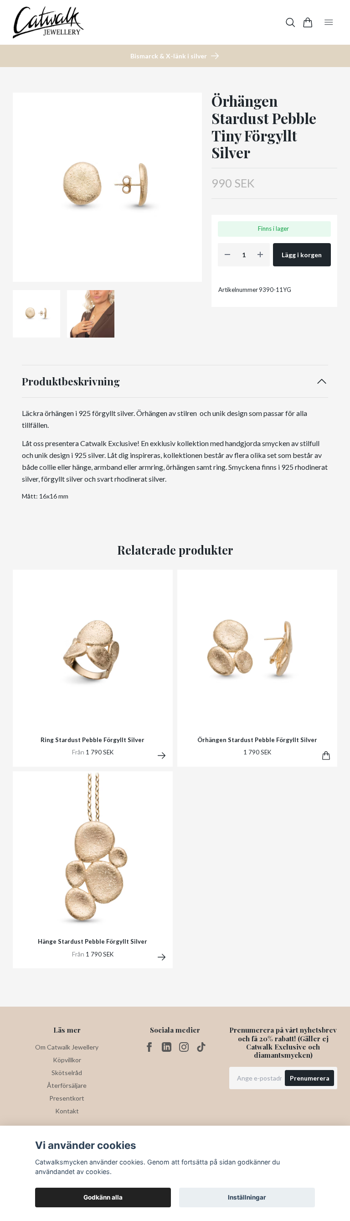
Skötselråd (66, 1072)
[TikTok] (201, 1047)
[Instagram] (184, 1047)
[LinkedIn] (166, 1047)
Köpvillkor (67, 1060)
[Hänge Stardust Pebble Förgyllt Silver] (161, 957)
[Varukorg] (308, 22)
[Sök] (290, 22)
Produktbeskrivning (71, 381)
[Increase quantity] (260, 255)
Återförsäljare (67, 1085)
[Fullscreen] (107, 187)
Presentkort (66, 1098)
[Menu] (329, 22)
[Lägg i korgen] (326, 755)
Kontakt (67, 1111)
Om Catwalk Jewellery (66, 1047)
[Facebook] (149, 1047)
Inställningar (247, 1197)
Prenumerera (309, 1078)
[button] (187, 190)
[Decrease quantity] (227, 255)
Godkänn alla (103, 1197)
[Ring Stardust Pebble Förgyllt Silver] (161, 755)
